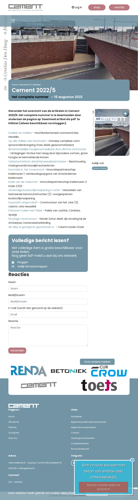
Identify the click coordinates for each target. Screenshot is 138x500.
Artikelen (36, 84)
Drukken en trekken (20, 133)
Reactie (13, 321)
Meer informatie (71, 493)
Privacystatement (80, 448)
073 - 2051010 (15, 482)
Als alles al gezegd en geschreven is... (31, 227)
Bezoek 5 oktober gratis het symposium (103, 487)
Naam (12, 282)
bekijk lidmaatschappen (32, 266)
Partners (12, 427)
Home (15, 84)
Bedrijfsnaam (16, 295)
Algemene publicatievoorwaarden (88, 421)
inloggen (22, 262)
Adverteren (76, 416)
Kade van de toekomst (23, 182)
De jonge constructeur (22, 219)
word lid (119, 7)
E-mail (35, 308)
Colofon (75, 432)
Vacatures (13, 432)
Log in (78, 7)
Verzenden (17, 350)
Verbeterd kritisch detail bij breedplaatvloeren (37, 161)
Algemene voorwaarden (83, 427)
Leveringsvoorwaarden (83, 438)
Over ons (12, 438)
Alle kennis (25, 84)
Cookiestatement (80, 443)
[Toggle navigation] (13, 21)
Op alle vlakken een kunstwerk (27, 141)
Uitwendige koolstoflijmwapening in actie (34, 190)
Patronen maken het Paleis (25, 210)
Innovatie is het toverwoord (26, 169)
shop (97, 7)
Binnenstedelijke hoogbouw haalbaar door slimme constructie (47, 149)
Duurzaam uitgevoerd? (22, 202)
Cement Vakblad (100, 168)
